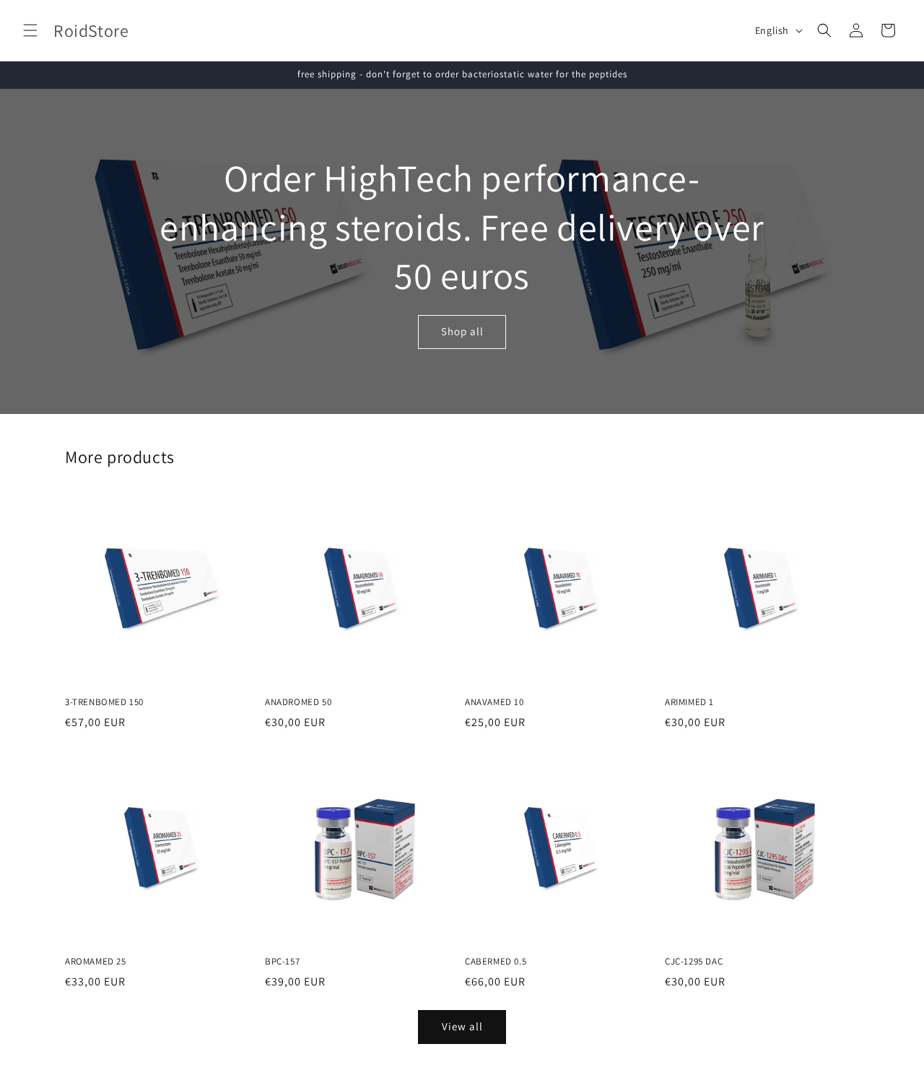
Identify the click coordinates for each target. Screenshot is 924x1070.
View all (462, 1026)
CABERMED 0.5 (495, 961)
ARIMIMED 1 (689, 702)
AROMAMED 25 (95, 961)
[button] (30, 30)
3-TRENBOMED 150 (104, 702)
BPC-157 (282, 961)
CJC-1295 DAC (694, 961)
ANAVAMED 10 (494, 702)
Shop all (462, 331)
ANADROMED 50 (298, 702)
